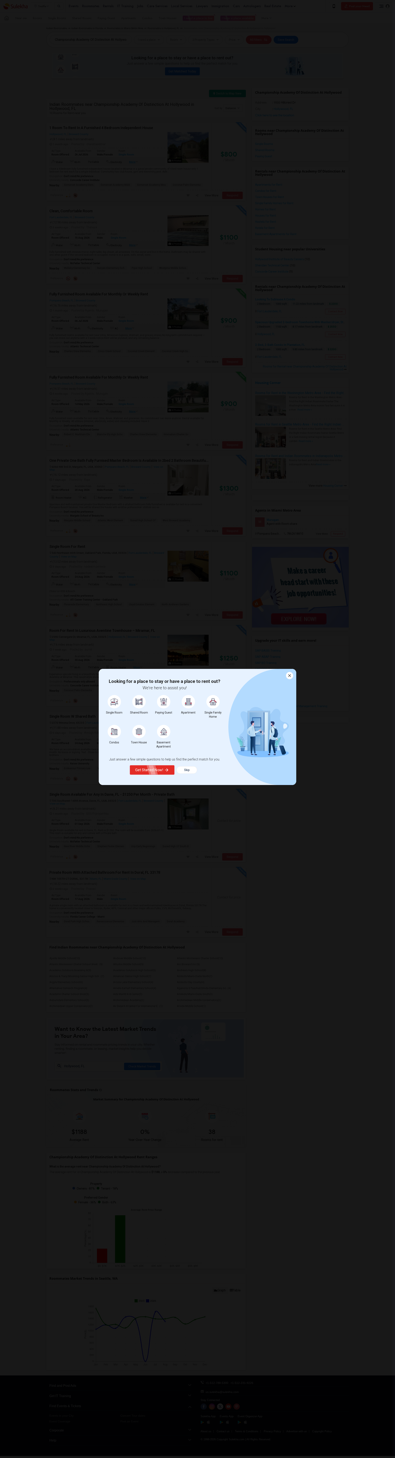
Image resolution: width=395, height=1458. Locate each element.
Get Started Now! (149, 770)
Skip (187, 770)
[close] (289, 675)
